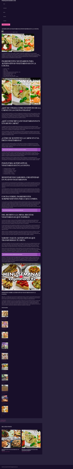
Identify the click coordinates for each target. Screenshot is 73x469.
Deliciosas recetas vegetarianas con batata (10, 450)
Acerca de (4, 8)
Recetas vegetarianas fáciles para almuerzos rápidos (30, 450)
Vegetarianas (3, 451)
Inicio (4, 3)
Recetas (4, 16)
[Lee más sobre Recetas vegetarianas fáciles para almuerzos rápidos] (31, 439)
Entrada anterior (3, 420)
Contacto (4, 20)
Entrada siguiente (3, 421)
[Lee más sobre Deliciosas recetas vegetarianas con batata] (11, 439)
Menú (4, 12)
